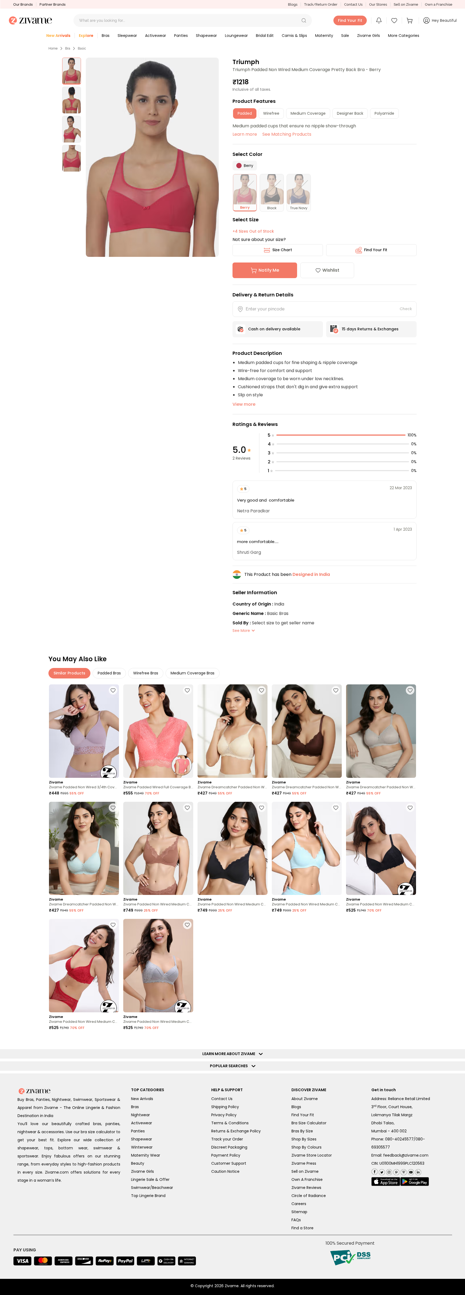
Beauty (137, 1163)
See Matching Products (286, 134)
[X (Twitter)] (381, 1171)
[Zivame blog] (403, 1171)
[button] (304, 20)
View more (243, 404)
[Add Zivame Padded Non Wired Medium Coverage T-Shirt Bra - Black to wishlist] (410, 807)
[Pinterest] (395, 1171)
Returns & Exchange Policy (236, 1131)
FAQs (296, 1220)
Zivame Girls (142, 1171)
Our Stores (378, 4)
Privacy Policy (224, 1115)
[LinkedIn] (417, 1171)
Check (406, 309)
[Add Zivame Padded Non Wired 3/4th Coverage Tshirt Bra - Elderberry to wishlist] (113, 690)
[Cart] (410, 20)
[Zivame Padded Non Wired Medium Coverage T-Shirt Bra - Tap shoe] (232, 848)
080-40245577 (399, 1139)
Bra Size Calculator (308, 1123)
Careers (298, 1203)
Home (53, 48)
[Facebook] (374, 1171)
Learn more (244, 134)
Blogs (292, 4)
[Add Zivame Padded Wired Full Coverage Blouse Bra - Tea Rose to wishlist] (187, 690)
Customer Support (228, 1163)
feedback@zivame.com (405, 1155)
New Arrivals (142, 1098)
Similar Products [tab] (69, 673)
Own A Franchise (307, 1179)
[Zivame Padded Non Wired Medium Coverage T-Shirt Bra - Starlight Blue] (307, 848)
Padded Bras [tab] (109, 673)
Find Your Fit (375, 250)
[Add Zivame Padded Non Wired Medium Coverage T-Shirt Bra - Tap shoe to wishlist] (261, 807)
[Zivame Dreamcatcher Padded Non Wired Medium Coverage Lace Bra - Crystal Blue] (84, 848)
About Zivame (304, 1098)
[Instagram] (388, 1171)
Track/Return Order (320, 4)
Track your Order (227, 1139)
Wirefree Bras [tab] (145, 673)
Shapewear (141, 1139)
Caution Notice (225, 1171)
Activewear (141, 1123)
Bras (135, 1107)
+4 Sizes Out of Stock (253, 231)
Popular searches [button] (230, 1066)
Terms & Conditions (230, 1123)
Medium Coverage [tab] (308, 113)
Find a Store (302, 1228)
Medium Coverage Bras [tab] (192, 673)
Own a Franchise (438, 4)
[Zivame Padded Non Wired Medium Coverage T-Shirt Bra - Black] (381, 848)
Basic (82, 48)
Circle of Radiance (308, 1195)
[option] (71, 71)
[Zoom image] (152, 157)
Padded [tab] (245, 113)
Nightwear (140, 1115)
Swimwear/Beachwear (152, 1187)
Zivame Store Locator (311, 1155)
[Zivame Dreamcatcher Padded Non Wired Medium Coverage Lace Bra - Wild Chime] (381, 731)
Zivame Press (303, 1163)
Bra (67, 48)
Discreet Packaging (229, 1147)
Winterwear (142, 1147)
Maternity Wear (145, 1155)
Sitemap (299, 1211)
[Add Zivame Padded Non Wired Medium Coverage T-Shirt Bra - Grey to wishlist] (187, 924)
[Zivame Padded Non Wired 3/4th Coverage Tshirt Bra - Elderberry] (84, 731)
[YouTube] (410, 1171)
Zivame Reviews (306, 1187)
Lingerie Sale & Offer (150, 1179)
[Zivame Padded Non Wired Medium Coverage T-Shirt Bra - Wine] (84, 965)
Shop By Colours (306, 1147)
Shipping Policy (225, 1107)
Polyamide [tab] (384, 113)
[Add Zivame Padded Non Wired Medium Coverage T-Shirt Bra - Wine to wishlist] (113, 924)
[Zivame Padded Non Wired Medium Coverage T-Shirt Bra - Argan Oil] (158, 848)
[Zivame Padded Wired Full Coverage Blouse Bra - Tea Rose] (158, 731)
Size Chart (282, 250)
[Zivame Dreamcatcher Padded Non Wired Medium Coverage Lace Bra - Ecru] (232, 731)
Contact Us (353, 4)
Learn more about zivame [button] (230, 1053)
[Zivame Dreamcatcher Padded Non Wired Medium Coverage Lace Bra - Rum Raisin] (307, 731)
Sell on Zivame (406, 4)
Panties (138, 1131)
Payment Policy (225, 1155)
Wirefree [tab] (271, 113)
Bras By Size (302, 1131)
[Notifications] (379, 20)
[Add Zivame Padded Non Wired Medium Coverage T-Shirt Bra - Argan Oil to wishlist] (187, 807)
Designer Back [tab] (350, 113)
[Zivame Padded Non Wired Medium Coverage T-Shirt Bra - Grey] (158, 965)
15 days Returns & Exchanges (370, 329)
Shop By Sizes (303, 1139)
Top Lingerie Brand (148, 1195)
